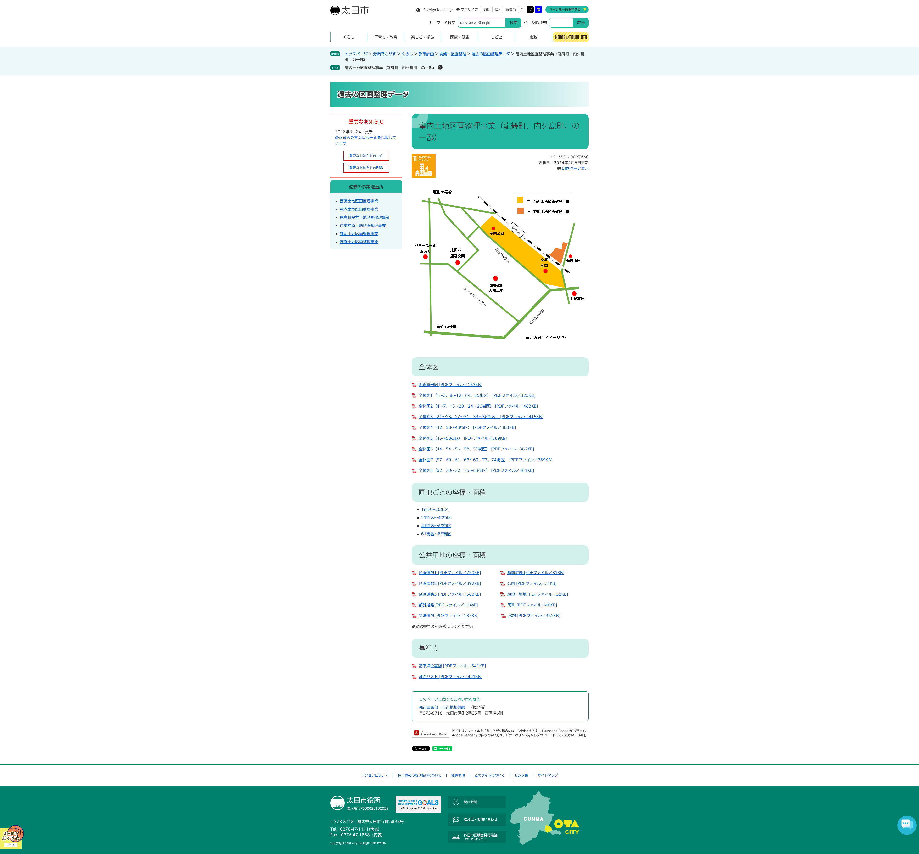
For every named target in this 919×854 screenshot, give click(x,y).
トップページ (356, 54)
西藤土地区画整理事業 (359, 201)
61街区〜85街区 (436, 534)
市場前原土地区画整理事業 (363, 225)
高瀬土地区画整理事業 (359, 242)
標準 (485, 9)
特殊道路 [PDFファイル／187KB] (448, 615)
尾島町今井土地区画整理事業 (365, 217)
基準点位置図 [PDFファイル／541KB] (452, 666)
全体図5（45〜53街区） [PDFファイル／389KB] (463, 438)
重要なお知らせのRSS (366, 167)
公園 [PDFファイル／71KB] (532, 583)
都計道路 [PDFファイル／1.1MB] (448, 605)
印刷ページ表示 (575, 168)
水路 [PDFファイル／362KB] (534, 615)
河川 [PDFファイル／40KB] (532, 605)
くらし (407, 54)
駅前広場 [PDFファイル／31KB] (535, 573)
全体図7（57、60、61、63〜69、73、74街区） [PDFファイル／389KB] (485, 460)
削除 (440, 67)
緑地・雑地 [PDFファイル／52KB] (537, 594)
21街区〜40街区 (436, 517)
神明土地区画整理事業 (359, 234)
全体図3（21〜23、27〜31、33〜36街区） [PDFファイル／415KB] (481, 417)
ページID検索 (535, 23)
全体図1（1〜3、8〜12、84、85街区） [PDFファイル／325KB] (477, 395)
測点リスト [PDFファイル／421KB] (450, 677)
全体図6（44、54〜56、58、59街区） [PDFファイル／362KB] (476, 449)
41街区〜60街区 (436, 526)
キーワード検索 (442, 23)
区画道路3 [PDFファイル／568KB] (450, 594)
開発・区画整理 (452, 54)
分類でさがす (384, 54)
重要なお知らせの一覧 (366, 155)
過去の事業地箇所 (366, 187)
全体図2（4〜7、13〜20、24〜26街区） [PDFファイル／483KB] (478, 406)
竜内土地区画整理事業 (359, 209)
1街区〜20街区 (434, 509)
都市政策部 (428, 707)
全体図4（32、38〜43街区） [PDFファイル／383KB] (467, 427)
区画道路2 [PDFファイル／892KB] (450, 583)
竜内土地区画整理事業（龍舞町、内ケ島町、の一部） (391, 68)
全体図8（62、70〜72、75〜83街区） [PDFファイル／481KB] (476, 470)
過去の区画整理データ (491, 54)
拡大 (498, 9)
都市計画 (426, 54)
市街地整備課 (453, 707)
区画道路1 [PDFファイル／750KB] (450, 573)
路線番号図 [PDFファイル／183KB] (450, 385)
